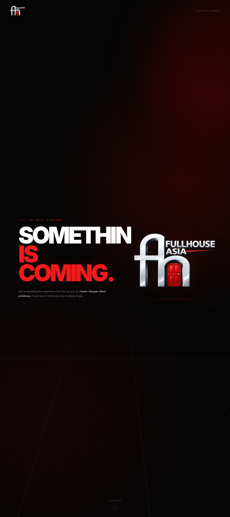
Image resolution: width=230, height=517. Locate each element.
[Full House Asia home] (17, 10)
